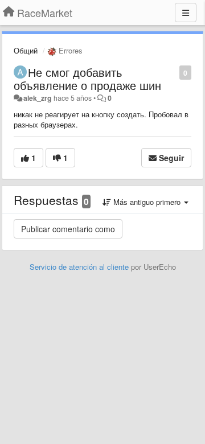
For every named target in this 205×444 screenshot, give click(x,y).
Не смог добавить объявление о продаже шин (87, 78)
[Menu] (185, 12)
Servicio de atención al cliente (80, 266)
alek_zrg (37, 98)
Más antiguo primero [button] (147, 201)
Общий (26, 50)
